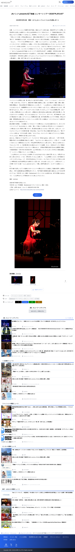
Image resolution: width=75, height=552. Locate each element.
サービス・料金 (13, 537)
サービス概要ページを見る (64, 548)
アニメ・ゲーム (24, 6)
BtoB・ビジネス (33, 6)
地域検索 (6, 6)
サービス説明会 (23, 537)
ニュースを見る (68, 318)
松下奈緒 (37, 298)
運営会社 (6, 537)
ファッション (61, 6)
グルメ (48, 6)
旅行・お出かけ (41, 6)
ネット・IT (53, 6)
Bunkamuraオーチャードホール (16, 298)
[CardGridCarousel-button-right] (65, 280)
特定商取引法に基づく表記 (35, 537)
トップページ (6, 533)
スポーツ (17, 6)
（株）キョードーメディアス (58, 25)
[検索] (59, 2)
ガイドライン (66, 537)
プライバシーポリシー (55, 537)
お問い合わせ (13, 539)
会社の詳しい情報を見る (37, 311)
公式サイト (37, 195)
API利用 (5, 539)
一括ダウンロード (38, 289)
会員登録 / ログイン (68, 2)
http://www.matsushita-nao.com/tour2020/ (32, 189)
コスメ (66, 6)
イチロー (31, 298)
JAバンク (26, 298)
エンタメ (11, 6)
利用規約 (46, 537)
